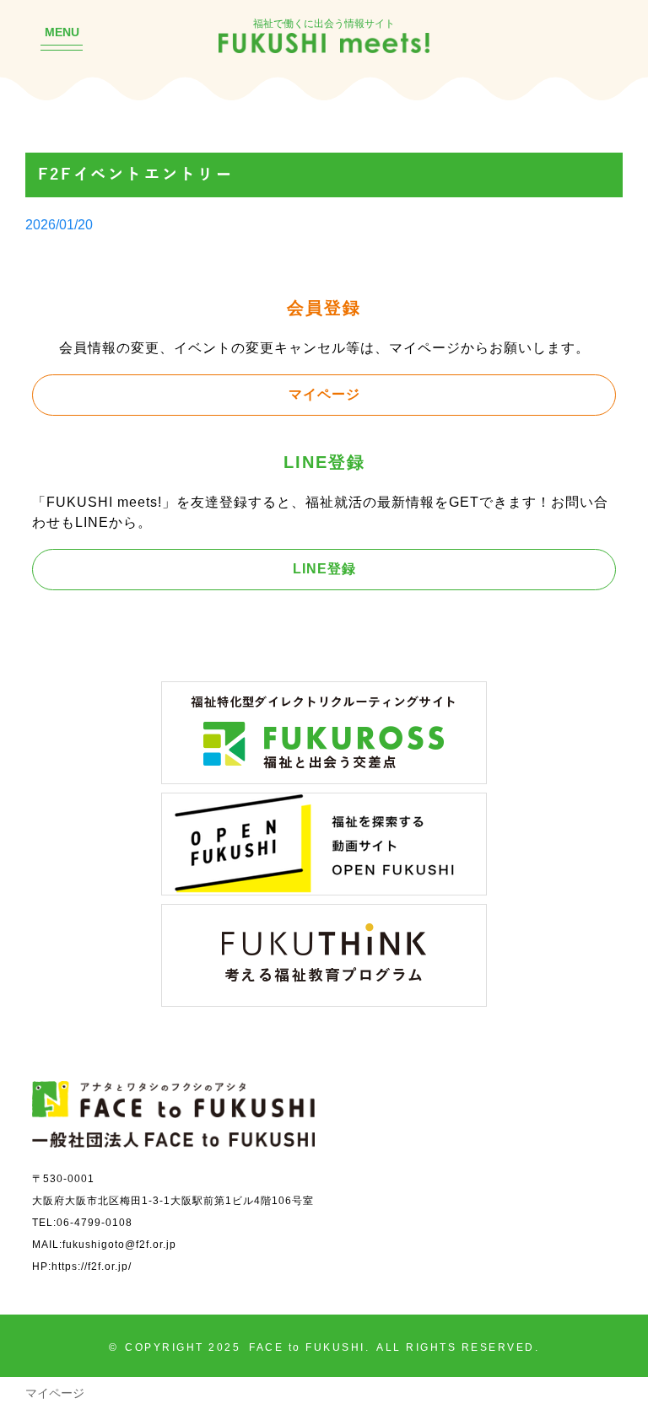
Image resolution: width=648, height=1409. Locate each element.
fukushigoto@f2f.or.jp (119, 1244)
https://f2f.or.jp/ (91, 1266)
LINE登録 (324, 568)
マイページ (324, 394)
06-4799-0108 (94, 1222)
